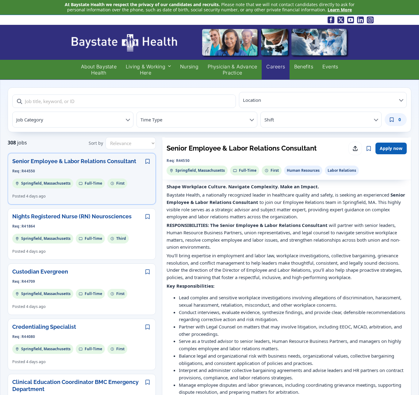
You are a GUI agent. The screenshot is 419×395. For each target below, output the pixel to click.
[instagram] (370, 20)
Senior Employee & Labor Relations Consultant (74, 161)
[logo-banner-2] (209, 29)
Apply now (391, 148)
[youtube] (350, 20)
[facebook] (331, 20)
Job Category (29, 120)
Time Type (151, 120)
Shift (269, 120)
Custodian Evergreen (40, 271)
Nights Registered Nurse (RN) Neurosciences (72, 216)
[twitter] (340, 20)
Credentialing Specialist (44, 327)
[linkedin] (360, 20)
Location (252, 100)
